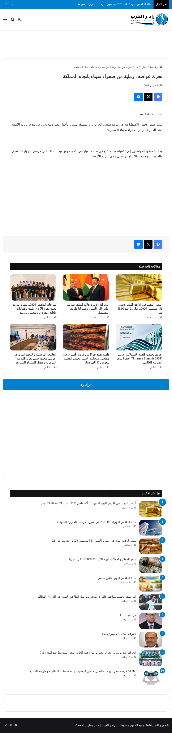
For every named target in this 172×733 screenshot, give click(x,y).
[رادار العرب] (149, 19)
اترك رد (86, 385)
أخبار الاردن (140, 67)
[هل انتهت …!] (150, 621)
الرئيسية (155, 67)
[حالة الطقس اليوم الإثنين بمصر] (150, 584)
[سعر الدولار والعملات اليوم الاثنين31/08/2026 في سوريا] (150, 565)
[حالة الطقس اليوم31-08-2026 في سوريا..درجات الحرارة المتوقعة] (150, 528)
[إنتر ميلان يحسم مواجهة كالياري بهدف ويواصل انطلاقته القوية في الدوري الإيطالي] (150, 602)
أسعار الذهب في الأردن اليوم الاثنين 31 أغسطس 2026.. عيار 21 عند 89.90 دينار (139, 308)
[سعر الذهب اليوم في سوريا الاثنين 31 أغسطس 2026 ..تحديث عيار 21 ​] (150, 546)
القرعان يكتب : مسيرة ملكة (119, 634)
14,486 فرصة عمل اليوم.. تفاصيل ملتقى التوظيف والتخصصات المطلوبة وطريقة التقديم (83, 671)
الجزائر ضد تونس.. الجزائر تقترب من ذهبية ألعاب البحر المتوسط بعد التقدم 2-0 (88, 652)
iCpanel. (79, 725)
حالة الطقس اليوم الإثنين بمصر (117, 578)
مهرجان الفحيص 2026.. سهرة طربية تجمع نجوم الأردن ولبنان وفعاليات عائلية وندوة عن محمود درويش (34, 308)
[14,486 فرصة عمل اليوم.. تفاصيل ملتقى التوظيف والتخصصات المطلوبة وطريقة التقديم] (150, 677)
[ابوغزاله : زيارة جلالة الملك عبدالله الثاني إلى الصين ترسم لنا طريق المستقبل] (86, 287)
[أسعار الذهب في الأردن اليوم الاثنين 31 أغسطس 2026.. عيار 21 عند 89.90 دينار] (139, 287)
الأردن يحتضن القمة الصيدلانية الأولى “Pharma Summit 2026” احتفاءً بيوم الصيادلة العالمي (139, 358)
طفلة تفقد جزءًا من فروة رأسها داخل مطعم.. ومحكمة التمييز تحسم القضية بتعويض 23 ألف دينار (86, 358)
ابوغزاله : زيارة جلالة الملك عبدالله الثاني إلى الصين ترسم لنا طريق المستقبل (88, 308)
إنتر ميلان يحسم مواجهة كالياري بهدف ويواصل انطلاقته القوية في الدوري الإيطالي (86, 596)
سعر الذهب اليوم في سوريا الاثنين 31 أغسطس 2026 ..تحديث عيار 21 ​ (93, 540)
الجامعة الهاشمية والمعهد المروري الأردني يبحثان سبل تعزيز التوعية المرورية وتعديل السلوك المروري (35, 358)
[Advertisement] (86, 43)
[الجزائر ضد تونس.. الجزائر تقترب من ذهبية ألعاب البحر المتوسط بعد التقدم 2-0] (150, 658)
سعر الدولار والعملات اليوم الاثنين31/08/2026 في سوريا (102, 559)
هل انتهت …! (128, 615)
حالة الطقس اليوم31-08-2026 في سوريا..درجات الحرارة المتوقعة (114, 4)
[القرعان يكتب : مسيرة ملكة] (150, 639)
